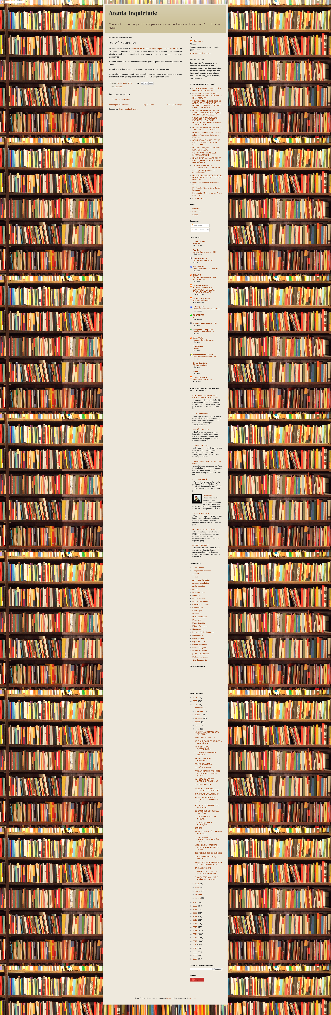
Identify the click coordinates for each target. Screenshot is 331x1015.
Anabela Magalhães (201, 298)
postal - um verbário (200, 654)
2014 (195, 934)
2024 (195, 705)
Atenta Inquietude (133, 12)
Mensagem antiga (174, 105)
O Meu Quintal (199, 241)
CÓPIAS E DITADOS (200, 545)
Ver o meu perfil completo (200, 53)
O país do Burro (200, 377)
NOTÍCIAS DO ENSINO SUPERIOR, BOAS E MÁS (206, 780)
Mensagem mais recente (119, 105)
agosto (198, 722)
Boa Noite (196, 244)
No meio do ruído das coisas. (204, 332)
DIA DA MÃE (208, 495)
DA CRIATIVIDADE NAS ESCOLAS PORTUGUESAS (207, 789)
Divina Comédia (200, 363)
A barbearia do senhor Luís (205, 323)
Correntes (196, 614)
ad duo (195, 577)
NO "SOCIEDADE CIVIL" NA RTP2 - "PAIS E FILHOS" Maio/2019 (207, 128)
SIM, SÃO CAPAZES (200, 429)
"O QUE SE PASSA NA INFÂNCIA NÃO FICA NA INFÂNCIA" (208, 863)
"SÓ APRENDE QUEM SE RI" (207, 794)
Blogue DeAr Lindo (200, 601)
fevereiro (199, 894)
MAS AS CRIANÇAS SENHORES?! (203, 759)
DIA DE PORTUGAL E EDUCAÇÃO (203, 823)
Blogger (192, 998)
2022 (195, 906)
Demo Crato (198, 338)
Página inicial (148, 105)
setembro (199, 718)
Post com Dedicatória (201, 301)
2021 (195, 909)
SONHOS (198, 828)
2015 (195, 931)
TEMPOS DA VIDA (200, 445)
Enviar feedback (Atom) (128, 109)
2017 (195, 924)
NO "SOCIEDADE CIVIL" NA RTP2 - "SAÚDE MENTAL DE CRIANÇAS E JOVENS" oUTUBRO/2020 (207, 113)
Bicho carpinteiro (199, 592)
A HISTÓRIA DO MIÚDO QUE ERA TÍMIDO (207, 733)
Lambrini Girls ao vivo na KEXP (205, 252)
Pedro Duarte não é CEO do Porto (205, 269)
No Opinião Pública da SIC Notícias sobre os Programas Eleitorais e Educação (206, 135)
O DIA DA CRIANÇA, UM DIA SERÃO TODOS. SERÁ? (206, 878)
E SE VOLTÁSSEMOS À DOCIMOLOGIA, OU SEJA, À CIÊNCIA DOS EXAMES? (204, 290)
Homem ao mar (198, 629)
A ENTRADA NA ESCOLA (205, 738)
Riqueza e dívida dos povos (203, 340)
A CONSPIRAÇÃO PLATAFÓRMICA (202, 748)
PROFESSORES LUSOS (203, 355)
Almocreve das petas (201, 580)
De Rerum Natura (200, 285)
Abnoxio (195, 574)
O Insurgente (198, 307)
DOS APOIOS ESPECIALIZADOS (205, 529)
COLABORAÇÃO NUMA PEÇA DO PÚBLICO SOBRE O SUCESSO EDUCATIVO (206, 142)
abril (197, 887)
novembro (199, 711)
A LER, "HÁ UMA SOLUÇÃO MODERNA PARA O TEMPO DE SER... (207, 847)
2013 (195, 938)
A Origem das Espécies (203, 330)
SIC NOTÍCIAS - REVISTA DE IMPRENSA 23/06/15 (204, 154)
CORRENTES (198, 315)
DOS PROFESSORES (204, 785)
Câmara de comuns (200, 604)
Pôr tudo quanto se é (200, 365)
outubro (198, 715)
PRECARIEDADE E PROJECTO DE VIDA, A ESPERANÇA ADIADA (208, 773)
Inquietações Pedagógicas (203, 632)
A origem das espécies (201, 571)
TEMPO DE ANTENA (203, 764)
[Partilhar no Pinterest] (152, 83)
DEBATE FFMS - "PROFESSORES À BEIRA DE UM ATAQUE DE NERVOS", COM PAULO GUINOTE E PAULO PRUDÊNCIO (206, 104)
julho (197, 725)
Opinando (118, 87)
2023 (195, 902)
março (198, 891)
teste (195, 317)
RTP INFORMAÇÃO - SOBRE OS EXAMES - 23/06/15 (206, 149)
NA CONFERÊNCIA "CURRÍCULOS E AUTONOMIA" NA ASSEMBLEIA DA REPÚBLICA (206, 160)
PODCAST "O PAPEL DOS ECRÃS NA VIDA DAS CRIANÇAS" (206, 89)
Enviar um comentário (121, 99)
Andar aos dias (198, 586)
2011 (195, 945)
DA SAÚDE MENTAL (203, 767)
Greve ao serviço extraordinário (204, 357)
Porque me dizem (199, 651)
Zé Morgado (198, 41)
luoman (169, 998)
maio (197, 884)
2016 (195, 927)
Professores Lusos (200, 657)
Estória (195, 215)
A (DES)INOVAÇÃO (200, 479)
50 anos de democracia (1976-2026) (206, 309)
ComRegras (198, 346)
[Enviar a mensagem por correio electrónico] (138, 83)
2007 (195, 959)
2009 (195, 952)
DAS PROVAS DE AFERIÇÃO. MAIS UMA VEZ (207, 858)
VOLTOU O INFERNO (201, 413)
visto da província (199, 660)
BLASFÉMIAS (199, 267)
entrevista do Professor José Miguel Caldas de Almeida (154, 48)
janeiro (198, 898)
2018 (195, 920)
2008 (195, 955)
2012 (195, 941)
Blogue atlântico (198, 598)
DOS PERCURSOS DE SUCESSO (208, 853)
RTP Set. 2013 (198, 198)
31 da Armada (198, 568)
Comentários (198, 230)
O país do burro (198, 641)
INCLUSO (197, 275)
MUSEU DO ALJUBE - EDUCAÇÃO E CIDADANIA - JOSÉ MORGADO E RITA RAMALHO (207, 95)
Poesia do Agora (199, 647)
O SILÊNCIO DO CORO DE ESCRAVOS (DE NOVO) (206, 872)
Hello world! (197, 348)
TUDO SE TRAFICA (200, 513)
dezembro (199, 708)
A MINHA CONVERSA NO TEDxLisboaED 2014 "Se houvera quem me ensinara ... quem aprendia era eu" (206, 168)
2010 (195, 948)
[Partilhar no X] (147, 83)
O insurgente (197, 635)
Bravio (195, 371)
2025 (195, 701)
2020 (195, 913)
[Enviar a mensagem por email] (142, 83)
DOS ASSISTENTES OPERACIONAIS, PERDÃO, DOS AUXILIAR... (207, 839)
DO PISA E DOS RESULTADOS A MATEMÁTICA (208, 742)
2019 (195, 916)
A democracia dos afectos (202, 380)
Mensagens (198, 225)
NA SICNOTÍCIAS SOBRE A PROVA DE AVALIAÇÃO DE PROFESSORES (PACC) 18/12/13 (207, 177)
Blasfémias (196, 595)
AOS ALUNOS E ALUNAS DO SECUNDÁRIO (207, 806)
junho (197, 729)
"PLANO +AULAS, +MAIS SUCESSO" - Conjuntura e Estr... (206, 799)
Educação (196, 212)
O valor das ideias (199, 645)
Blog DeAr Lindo (200, 258)
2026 (195, 698)
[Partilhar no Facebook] (149, 83)
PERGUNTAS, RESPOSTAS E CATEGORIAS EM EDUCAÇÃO (205, 396)
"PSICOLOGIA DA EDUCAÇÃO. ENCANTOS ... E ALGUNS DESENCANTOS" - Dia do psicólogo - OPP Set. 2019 (207, 121)
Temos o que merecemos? (203, 260)
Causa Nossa (197, 608)
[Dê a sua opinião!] (145, 83)
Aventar (196, 250)
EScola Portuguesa (200, 626)
